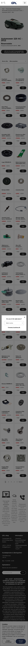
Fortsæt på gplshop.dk (14, 327)
